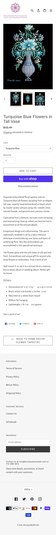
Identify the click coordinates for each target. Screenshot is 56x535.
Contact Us (11, 413)
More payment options (28, 186)
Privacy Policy (12, 376)
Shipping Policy (13, 393)
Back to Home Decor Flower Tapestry (30, 340)
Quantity (7, 155)
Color (5, 143)
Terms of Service (14, 368)
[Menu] (51, 10)
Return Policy (12, 385)
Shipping (7, 132)
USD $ (27, 489)
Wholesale (11, 422)
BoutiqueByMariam (31, 525)
